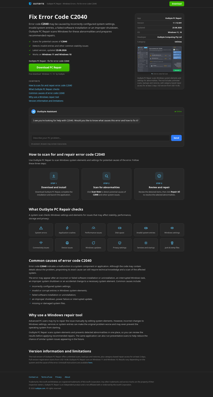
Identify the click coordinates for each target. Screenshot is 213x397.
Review (170, 55)
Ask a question (179, 67)
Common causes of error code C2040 (46, 93)
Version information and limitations (46, 100)
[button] (159, 60)
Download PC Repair (49, 67)
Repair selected (177, 70)
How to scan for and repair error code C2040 (50, 85)
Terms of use (46, 377)
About (67, 377)
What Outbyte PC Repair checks (44, 89)
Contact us (33, 377)
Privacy (58, 377)
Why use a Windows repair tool (44, 97)
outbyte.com (40, 388)
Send (176, 137)
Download (177, 3)
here (90, 362)
